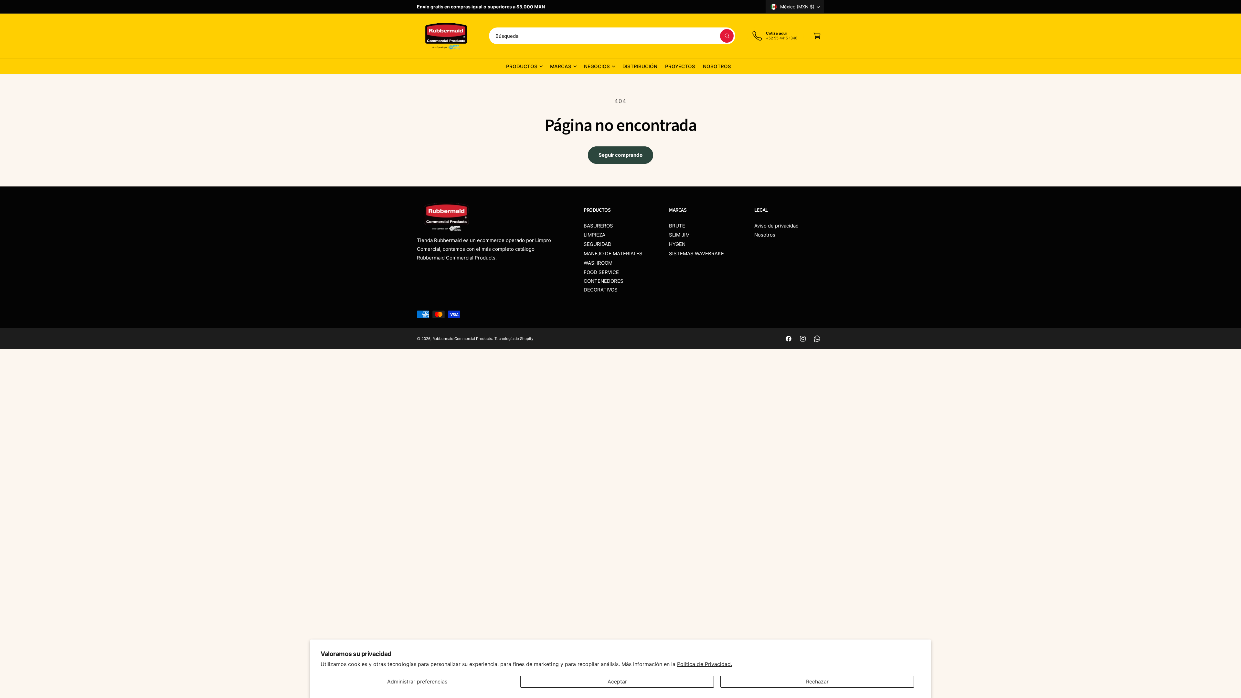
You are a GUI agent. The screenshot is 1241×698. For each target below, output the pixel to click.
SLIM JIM (679, 235)
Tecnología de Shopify (513, 338)
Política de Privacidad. (704, 664)
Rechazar (817, 681)
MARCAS (560, 66)
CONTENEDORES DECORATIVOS (603, 285)
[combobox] (612, 35)
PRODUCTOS (521, 66)
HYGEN (677, 244)
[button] (817, 35)
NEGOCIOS (597, 66)
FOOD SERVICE (601, 272)
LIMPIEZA (594, 235)
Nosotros (764, 235)
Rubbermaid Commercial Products (462, 338)
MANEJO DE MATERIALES (613, 253)
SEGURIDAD (597, 244)
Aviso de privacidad (776, 226)
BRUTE (677, 226)
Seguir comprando (620, 155)
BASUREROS (598, 226)
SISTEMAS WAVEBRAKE (696, 253)
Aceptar (617, 681)
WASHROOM (598, 263)
